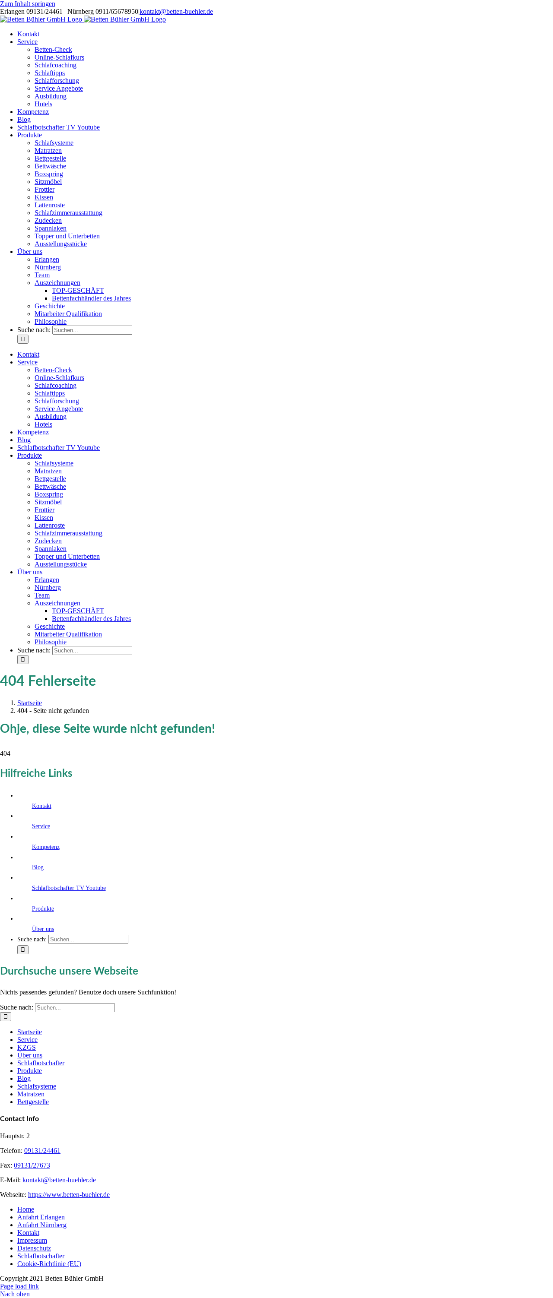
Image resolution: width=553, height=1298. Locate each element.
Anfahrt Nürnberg (42, 1224)
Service (41, 826)
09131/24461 (42, 1150)
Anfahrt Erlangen (41, 1217)
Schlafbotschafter (40, 1063)
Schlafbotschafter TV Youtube (69, 888)
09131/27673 (32, 1165)
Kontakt (41, 806)
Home (25, 1209)
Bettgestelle (33, 1101)
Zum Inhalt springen (27, 3)
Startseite (29, 1031)
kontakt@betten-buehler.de (176, 11)
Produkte (43, 908)
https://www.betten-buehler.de (69, 1194)
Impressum (32, 1240)
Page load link (19, 1286)
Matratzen (30, 1094)
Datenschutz (34, 1248)
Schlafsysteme (36, 1086)
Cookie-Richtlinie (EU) (49, 1263)
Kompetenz (46, 847)
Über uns (43, 929)
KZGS (26, 1047)
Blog (38, 867)
